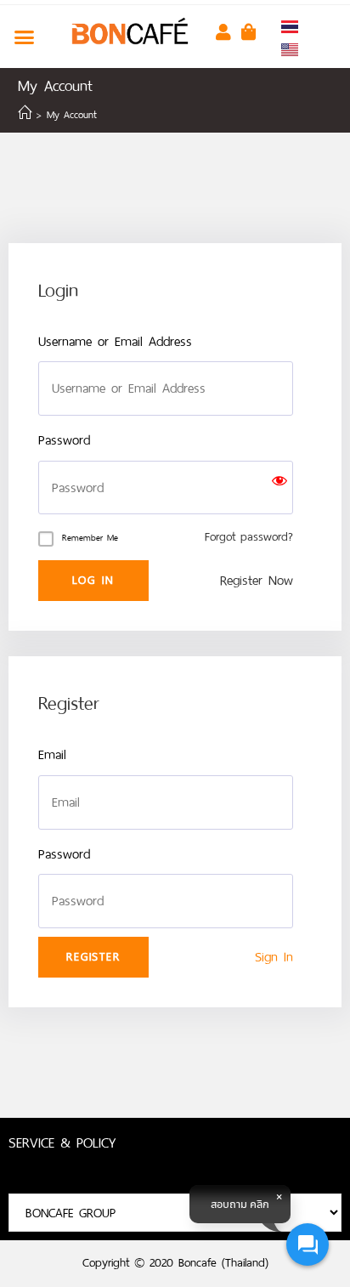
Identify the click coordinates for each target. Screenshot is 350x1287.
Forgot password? (249, 536)
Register (93, 957)
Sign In (274, 956)
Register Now (256, 580)
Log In (93, 580)
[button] (24, 36)
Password (64, 439)
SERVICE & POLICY (62, 1143)
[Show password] (279, 488)
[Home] (24, 114)
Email (52, 754)
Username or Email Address (115, 341)
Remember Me (90, 538)
